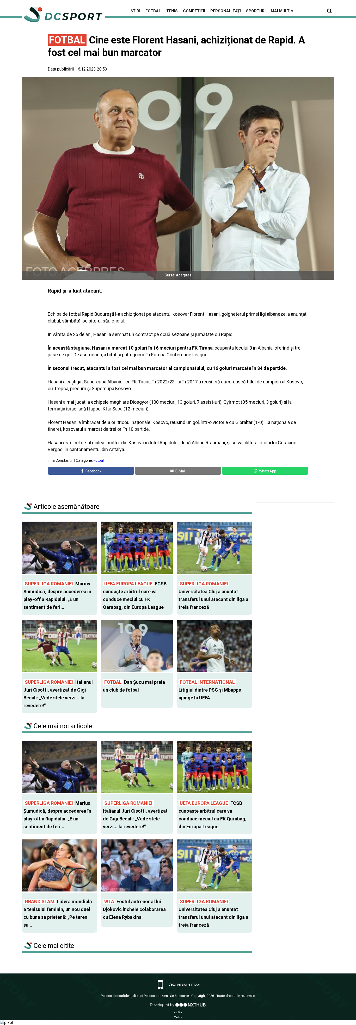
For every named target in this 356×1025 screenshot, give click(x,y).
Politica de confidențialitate (121, 996)
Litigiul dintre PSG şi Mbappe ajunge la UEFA (210, 689)
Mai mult (282, 11)
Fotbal (153, 11)
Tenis (172, 11)
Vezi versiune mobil (184, 984)
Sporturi (256, 11)
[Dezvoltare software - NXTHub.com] (178, 1007)
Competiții (194, 11)
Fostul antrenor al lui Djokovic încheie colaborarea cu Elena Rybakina (134, 909)
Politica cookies (156, 996)
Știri (135, 11)
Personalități (225, 11)
